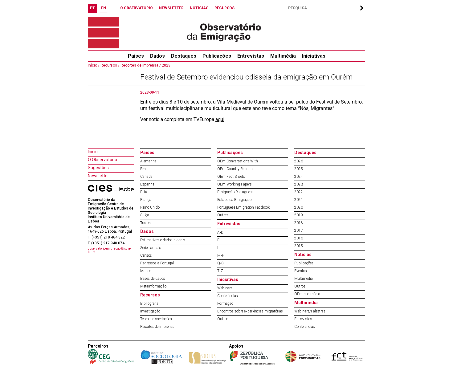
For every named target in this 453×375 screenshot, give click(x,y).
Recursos (150, 294)
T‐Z (220, 271)
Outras (222, 215)
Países (147, 152)
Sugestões (98, 167)
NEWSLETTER (171, 8)
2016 (298, 238)
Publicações (216, 56)
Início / (94, 65)
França (145, 200)
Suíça (144, 215)
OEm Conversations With (237, 161)
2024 (298, 176)
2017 (298, 230)
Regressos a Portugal (157, 263)
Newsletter (98, 175)
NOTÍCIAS (199, 8)
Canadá (146, 176)
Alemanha (148, 161)
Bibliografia (149, 303)
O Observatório (102, 159)
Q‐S (220, 263)
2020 (298, 207)
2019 (298, 215)
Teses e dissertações (156, 319)
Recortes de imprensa (157, 326)
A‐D (220, 232)
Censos (146, 255)
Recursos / (110, 65)
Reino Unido (150, 207)
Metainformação (153, 286)
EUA (143, 192)
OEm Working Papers (234, 184)
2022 (298, 192)
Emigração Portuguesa (235, 192)
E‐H (220, 240)
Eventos (300, 271)
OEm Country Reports (235, 169)
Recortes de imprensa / (140, 65)
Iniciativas (313, 56)
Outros (222, 319)
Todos (145, 223)
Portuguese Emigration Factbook (243, 207)
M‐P (220, 255)
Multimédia (283, 56)
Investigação (150, 311)
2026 (298, 161)
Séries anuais (150, 248)
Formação (225, 303)
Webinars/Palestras (309, 311)
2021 (298, 200)
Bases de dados (152, 278)
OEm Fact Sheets (231, 176)
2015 (298, 246)
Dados (157, 56)
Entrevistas (250, 56)
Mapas (145, 271)
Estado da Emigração (234, 200)
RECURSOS (224, 8)
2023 (165, 65)
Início (93, 151)
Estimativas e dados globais (162, 240)
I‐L (219, 248)
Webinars (224, 288)
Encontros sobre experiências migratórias (250, 311)
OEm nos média (307, 294)
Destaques (183, 56)
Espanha (147, 184)
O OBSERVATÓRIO (136, 8)
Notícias (303, 254)
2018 (298, 223)
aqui (219, 119)
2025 (298, 169)
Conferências (227, 296)
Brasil (144, 169)
